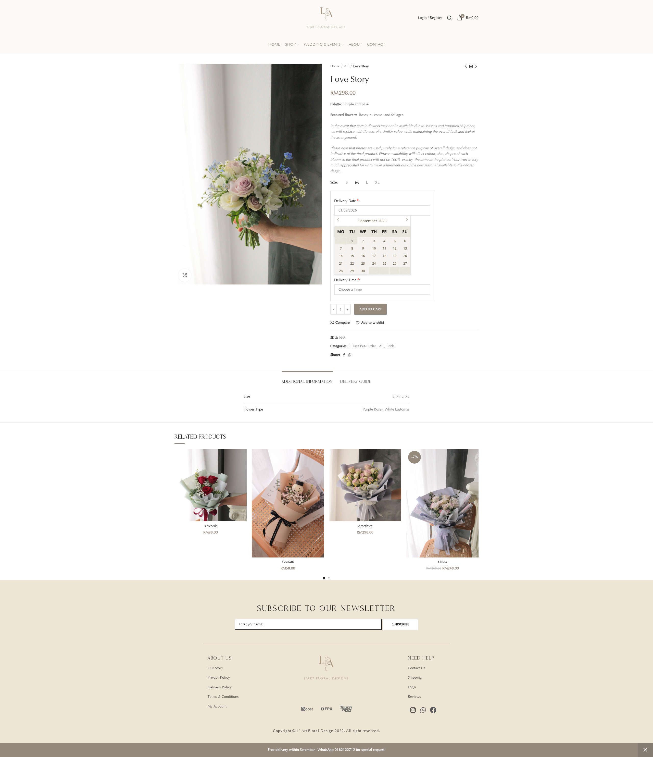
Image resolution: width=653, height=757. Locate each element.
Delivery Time (347, 280)
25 (384, 263)
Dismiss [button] (645, 750)
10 (374, 248)
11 (384, 248)
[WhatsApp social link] (350, 355)
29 (352, 270)
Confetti (288, 562)
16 (363, 255)
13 (405, 248)
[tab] (307, 379)
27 (405, 263)
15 (352, 255)
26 (394, 263)
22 (352, 263)
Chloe (442, 562)
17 (374, 255)
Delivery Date (347, 200)
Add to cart (370, 309)
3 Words (210, 526)
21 (341, 263)
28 (341, 270)
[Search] (450, 18)
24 (374, 263)
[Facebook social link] (344, 355)
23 (363, 263)
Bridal (391, 346)
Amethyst (365, 526)
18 (384, 255)
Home (335, 66)
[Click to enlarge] (184, 275)
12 (394, 248)
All (346, 66)
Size (333, 182)
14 (341, 255)
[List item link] (245, 668)
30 (363, 270)
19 (394, 255)
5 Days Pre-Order (362, 346)
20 (405, 255)
